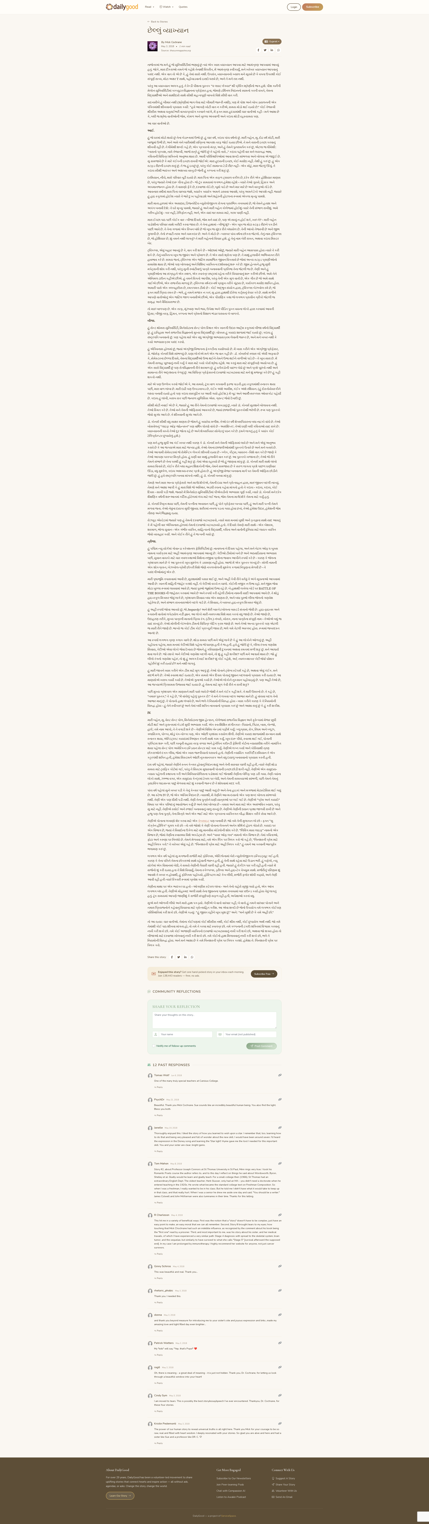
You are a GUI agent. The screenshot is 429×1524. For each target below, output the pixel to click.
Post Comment (263, 1046)
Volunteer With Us (286, 1490)
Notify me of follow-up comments (176, 1046)
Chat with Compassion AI (231, 1490)
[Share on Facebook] (258, 50)
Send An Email (284, 1497)
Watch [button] (167, 7)
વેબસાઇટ (203, 821)
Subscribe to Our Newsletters (234, 1478)
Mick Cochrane (173, 42)
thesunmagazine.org (180, 50)
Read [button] (148, 7)
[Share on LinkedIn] (272, 50)
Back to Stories (159, 21)
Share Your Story (285, 1484)
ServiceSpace (228, 1515)
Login (294, 7)
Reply (159, 1087)
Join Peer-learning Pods (230, 1484)
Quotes (183, 7)
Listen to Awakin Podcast (231, 1497)
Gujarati (273, 41)
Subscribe (312, 7)
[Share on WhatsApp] (278, 50)
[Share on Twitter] (265, 50)
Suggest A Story (285, 1478)
